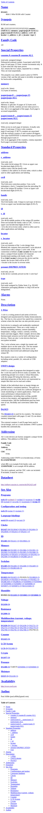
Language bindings (10, 515)
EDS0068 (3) (30, 584)
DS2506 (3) (5, 557)
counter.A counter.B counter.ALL (17, 55)
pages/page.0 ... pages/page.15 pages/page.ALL (15, 96)
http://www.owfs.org (9, 686)
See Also (6, 489)
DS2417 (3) (25, 532)
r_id (3, 213)
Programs (6, 495)
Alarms (5, 294)
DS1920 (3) (15, 579)
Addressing (8, 431)
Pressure (5, 662)
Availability (8, 681)
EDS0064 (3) (29, 582)
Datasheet (7, 477)
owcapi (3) (21, 520)
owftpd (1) (21, 500)
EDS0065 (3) (25, 595)
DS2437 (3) (14, 626)
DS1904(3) (14, 529)
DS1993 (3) (14, 552)
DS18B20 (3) (34, 577)
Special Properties (12, 50)
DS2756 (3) (14, 628)
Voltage (4, 600)
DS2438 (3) (14, 595)
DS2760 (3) (24, 628)
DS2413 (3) (5, 568)
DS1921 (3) (25, 579)
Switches (5, 561)
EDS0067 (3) (19, 584)
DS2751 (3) (33, 626)
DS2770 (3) (33, 628)
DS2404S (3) (6, 532)
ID (2, 536)
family (4, 195)
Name (4, 7)
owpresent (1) (27, 502)
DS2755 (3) (5, 628)
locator (4, 233)
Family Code (9, 40)
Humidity (5, 590)
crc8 (3, 177)
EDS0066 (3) (9, 584)
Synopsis (6, 19)
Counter (5, 634)
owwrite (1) (16, 502)
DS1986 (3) (24, 550)
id (2, 208)
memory (5, 84)
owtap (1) (11, 511)
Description (8, 304)
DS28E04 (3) (15, 557)
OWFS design (8, 366)
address (4, 152)
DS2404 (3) (33, 529)
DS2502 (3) (35, 554)
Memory (5, 545)
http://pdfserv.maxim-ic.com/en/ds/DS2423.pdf (18, 485)
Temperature (7, 572)
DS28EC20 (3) (26, 557)
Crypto (4, 653)
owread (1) (8, 502)
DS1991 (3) (33, 550)
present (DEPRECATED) (13, 267)
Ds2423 (4, 409)
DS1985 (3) (14, 550)
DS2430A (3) (6, 554)
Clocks (4, 525)
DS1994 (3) (23, 529)
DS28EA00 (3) (16, 568)
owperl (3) (12, 520)
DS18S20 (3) (6, 579)
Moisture (5, 671)
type (3, 278)
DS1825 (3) (14, 577)
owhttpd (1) (12, 500)
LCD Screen (7, 643)
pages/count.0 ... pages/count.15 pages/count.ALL (16, 117)
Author (5, 691)
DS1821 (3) (34, 579)
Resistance (6, 609)
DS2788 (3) (24, 630)
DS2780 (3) (5, 630)
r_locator (5, 238)
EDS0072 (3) (17, 586)
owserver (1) (30, 500)
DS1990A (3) (25, 541)
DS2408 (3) (24, 566)
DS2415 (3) (15, 532)
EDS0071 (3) (6, 586)
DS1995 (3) (24, 552)
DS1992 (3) (5, 552)
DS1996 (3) (33, 552)
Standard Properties (13, 147)
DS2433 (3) (25, 554)
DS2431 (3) (16, 554)
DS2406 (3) (14, 566)
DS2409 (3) (33, 566)
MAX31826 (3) (28, 586)
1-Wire (4, 310)
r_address (6, 157)
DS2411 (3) (14, 541)
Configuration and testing (13, 506)
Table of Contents (7, 2)
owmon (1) (20, 511)
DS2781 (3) (14, 630)
